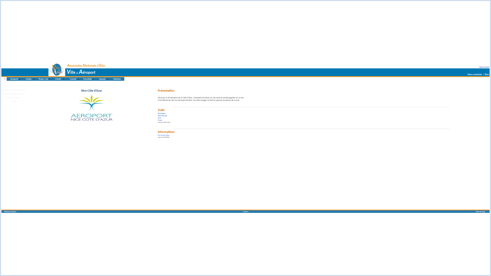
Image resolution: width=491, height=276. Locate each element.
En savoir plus (163, 135)
